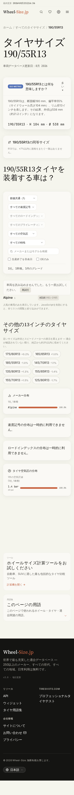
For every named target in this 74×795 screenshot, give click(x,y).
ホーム (7, 27)
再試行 (25, 289)
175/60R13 (17, 354)
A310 (48, 297)
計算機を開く (14, 584)
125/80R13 (46, 380)
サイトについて (14, 726)
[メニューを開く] (67, 11)
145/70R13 (45, 363)
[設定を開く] (58, 11)
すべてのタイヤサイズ (30, 27)
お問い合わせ (12, 733)
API (5, 696)
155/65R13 (46, 371)
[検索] (41, 11)
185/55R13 (17, 363)
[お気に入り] (49, 11)
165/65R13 (46, 354)
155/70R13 (17, 380)
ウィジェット (12, 703)
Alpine (8, 297)
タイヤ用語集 (12, 710)
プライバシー (12, 740)
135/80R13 (17, 371)
